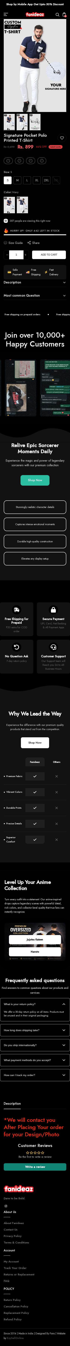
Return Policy (12, 1300)
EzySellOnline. (15, 1338)
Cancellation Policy (16, 1306)
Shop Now (35, 480)
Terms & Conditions (16, 1242)
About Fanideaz (14, 1223)
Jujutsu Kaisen (35, 939)
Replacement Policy (16, 1313)
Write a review (35, 1167)
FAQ (6, 1281)
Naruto (35, 952)
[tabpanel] (10, 122)
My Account (11, 1262)
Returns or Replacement (19, 1274)
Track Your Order (15, 1268)
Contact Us (10, 1230)
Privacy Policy (12, 1236)
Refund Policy (12, 1319)
